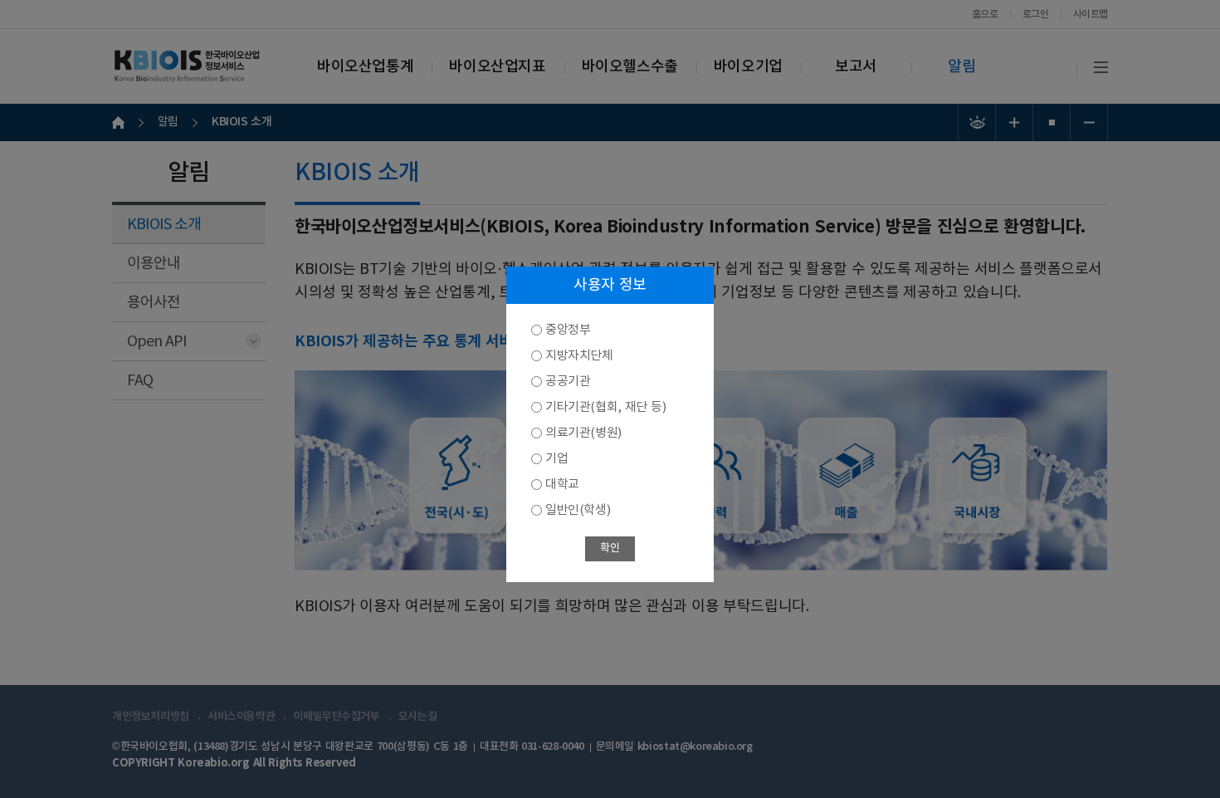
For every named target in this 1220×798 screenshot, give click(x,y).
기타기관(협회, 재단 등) (605, 407)
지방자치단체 (579, 356)
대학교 (562, 484)
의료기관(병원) (583, 433)
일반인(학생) (577, 510)
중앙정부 (567, 330)
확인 (609, 548)
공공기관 (567, 382)
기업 (556, 459)
